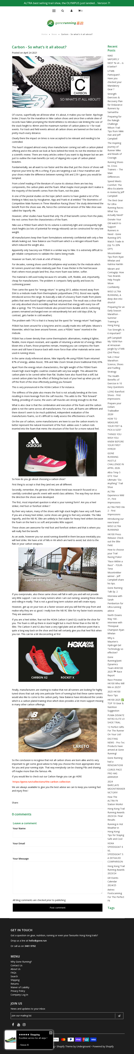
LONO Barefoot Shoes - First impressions (116, 395)
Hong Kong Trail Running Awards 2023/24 (116, 870)
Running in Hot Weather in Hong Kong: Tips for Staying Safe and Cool (116, 831)
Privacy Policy (18, 990)
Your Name (19, 828)
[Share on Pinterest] (32, 802)
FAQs (13, 972)
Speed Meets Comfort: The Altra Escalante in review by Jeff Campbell (116, 188)
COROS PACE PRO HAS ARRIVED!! (115, 773)
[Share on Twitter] (27, 802)
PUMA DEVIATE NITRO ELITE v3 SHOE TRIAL (116, 719)
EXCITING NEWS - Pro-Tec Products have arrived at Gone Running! (116, 746)
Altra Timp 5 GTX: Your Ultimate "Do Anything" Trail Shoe (115, 480)
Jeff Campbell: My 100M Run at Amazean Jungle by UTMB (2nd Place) (116, 345)
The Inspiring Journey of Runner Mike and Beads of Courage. (115, 150)
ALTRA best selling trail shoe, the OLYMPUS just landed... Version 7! (67, 3)
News (54, 34)
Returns (15, 983)
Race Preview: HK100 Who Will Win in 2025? (116, 683)
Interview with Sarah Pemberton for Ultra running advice (115, 603)
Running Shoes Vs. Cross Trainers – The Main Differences (115, 169)
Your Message (21, 858)
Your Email (19, 843)
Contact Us (16, 965)
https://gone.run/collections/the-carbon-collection (41, 781)
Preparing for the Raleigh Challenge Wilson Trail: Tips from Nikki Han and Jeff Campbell (116, 127)
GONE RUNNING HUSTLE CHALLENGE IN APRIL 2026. (116, 461)
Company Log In (19, 994)
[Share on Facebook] (21, 802)
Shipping (15, 979)
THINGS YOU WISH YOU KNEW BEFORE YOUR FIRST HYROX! (116, 441)
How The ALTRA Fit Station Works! (115, 800)
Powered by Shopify (103, 1046)
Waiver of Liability (20, 987)
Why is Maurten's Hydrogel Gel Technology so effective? (115, 645)
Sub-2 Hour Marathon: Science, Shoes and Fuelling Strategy (115, 364)
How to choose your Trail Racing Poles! (116, 553)
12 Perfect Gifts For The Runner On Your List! (116, 730)
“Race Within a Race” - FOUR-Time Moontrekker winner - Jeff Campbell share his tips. (116, 572)
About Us (15, 969)
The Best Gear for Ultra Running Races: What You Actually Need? (116, 208)
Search (14, 976)
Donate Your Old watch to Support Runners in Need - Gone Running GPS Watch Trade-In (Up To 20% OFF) (116, 234)
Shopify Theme (65, 1046)
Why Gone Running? (21, 961)
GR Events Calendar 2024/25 (113, 881)
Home (45, 34)
